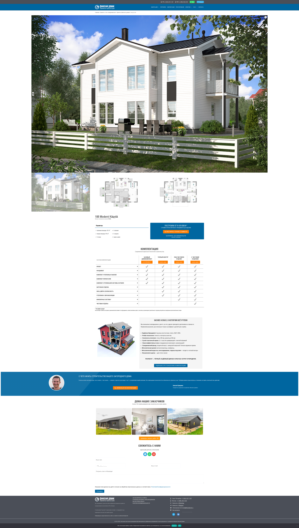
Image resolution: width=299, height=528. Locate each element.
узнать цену (163, 262)
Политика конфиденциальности (141, 503)
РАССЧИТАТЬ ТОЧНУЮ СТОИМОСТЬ (176, 231)
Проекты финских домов (123, 12)
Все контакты (176, 510)
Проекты (102, 12)
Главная (97, 12)
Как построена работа (138, 501)
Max (193, 2)
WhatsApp (181, 503)
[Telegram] (173, 514)
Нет (180, 525)
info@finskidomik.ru (188, 507)
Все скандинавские (111, 12)
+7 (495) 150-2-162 (183, 2)
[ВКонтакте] (178, 514)
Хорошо (174, 525)
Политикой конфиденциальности (160, 487)
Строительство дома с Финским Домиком (144, 499)
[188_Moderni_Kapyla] (149, 94)
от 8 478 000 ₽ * (147, 262)
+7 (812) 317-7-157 (169, 2)
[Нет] (297, 525)
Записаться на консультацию (126, 388)
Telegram (201, 2)
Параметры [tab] (99, 225)
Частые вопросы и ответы (140, 497)
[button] (158, 7)
